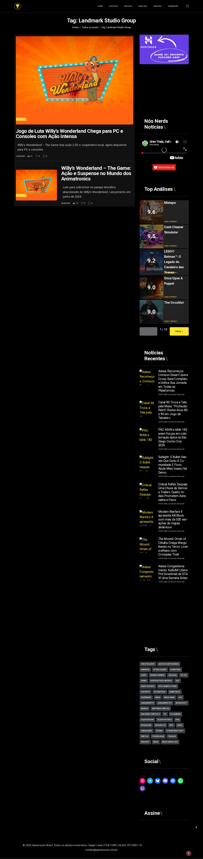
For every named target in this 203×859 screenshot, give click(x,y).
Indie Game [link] (169, 697)
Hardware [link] (146, 697)
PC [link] (165, 714)
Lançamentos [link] (165, 703)
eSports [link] (145, 692)
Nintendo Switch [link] (160, 708)
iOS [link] (180, 697)
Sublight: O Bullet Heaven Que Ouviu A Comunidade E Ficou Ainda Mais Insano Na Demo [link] (172, 464)
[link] (17, 5)
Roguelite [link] (160, 725)
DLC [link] (177, 681)
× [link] (196, 827)
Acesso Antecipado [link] (169, 664)
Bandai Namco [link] (157, 675)
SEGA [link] (179, 725)
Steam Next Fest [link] (175, 731)
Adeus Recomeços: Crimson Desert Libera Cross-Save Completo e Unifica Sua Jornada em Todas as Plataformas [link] (173, 381)
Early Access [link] (148, 686)
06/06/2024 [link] (65, 203)
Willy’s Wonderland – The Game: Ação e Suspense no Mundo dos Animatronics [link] (96, 173)
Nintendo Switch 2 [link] (150, 714)
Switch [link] (144, 736)
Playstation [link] (147, 720)
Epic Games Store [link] (168, 686)
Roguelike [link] (146, 725)
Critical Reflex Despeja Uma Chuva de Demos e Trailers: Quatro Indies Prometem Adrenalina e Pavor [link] (172, 492)
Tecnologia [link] (158, 736)
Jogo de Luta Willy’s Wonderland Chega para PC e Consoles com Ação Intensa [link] (69, 133)
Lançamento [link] (147, 703)
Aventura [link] (175, 669)
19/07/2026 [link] (163, 394)
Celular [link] (173, 675)
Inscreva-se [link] (166, 167)
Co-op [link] (184, 675)
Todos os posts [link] (90, 27)
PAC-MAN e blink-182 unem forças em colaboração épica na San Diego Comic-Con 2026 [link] (172, 437)
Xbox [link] (155, 742)
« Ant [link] (148, 331)
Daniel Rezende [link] (177, 394)
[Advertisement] (164, 84)
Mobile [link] (144, 708)
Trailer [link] (172, 736)
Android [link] (145, 669)
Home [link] (75, 27)
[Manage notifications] (188, 853)
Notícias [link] (21, 119)
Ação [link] (143, 675)
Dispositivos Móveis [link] (161, 681)
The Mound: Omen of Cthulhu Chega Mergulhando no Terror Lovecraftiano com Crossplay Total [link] (173, 546)
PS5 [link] (177, 720)
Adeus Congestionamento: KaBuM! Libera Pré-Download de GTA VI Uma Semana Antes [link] (173, 572)
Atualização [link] (160, 669)
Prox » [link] (179, 331)
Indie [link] (157, 697)
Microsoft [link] (181, 703)
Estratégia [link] (160, 692)
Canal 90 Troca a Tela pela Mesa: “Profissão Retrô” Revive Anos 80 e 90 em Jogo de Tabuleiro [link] (173, 410)
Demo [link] (144, 681)
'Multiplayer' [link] (148, 664)
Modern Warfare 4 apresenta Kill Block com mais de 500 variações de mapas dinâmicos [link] (173, 519)
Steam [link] (159, 731)
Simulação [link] (146, 731)
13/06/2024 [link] (20, 156)
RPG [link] (171, 725)
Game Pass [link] (175, 692)
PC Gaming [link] (175, 714)
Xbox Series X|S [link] (170, 742)
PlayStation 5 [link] (165, 720)
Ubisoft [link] (145, 742)
